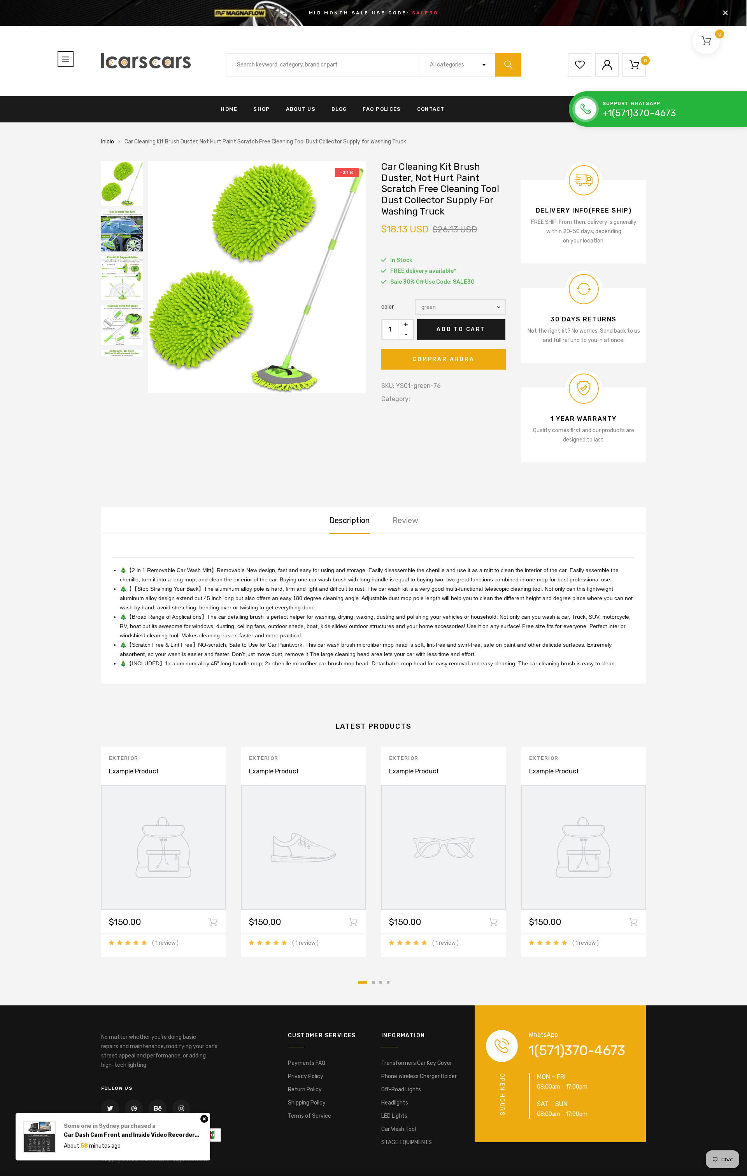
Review (405, 520)
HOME (229, 109)
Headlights (394, 1102)
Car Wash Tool (398, 1129)
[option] (257, 277)
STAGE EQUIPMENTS (406, 1142)
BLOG (339, 109)
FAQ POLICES (382, 109)
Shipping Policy (307, 1102)
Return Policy (305, 1089)
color (387, 307)
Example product (134, 771)
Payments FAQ (306, 1063)
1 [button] (362, 982)
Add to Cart (461, 329)
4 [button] (388, 982)
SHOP (261, 109)
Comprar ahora (443, 359)
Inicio (107, 141)
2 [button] (373, 982)
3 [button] (380, 982)
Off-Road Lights (401, 1089)
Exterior (123, 758)
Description (349, 520)
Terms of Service (309, 1116)
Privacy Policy (305, 1076)
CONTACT (431, 109)
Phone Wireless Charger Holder (419, 1076)
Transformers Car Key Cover (416, 1063)
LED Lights (394, 1116)
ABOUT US (301, 109)
